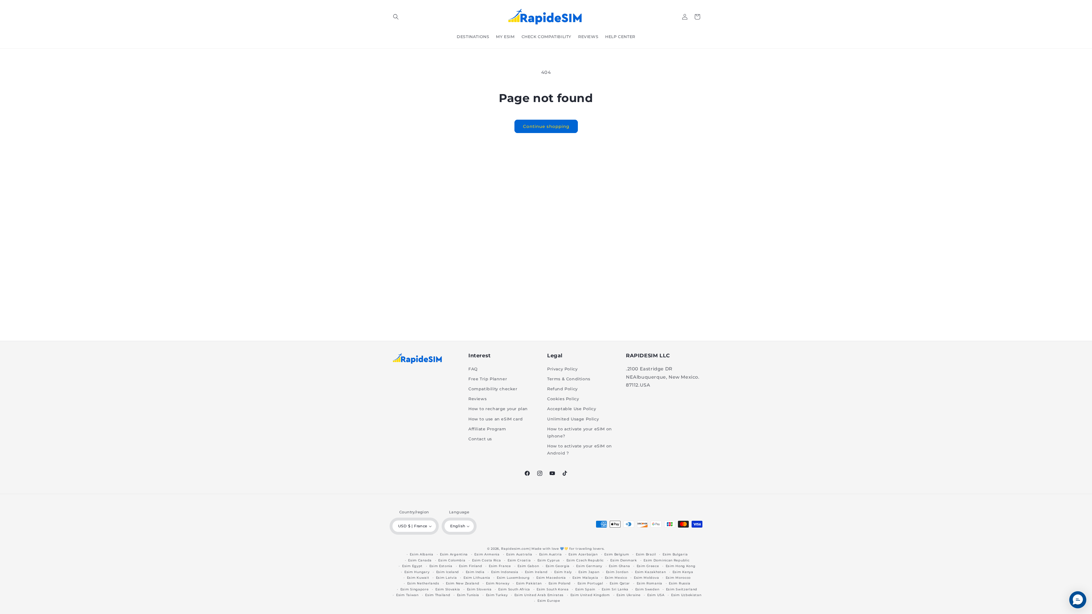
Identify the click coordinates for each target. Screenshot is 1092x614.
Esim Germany (589, 566)
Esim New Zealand (462, 583)
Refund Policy (562, 388)
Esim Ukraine (628, 595)
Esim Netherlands (423, 583)
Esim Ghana (619, 566)
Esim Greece (648, 566)
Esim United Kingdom (590, 595)
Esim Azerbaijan (583, 554)
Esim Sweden (647, 589)
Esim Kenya (683, 572)
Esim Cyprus (548, 560)
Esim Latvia (446, 578)
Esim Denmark (623, 560)
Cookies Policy (563, 398)
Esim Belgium (616, 554)
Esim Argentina (454, 554)
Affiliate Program (487, 429)
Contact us (480, 438)
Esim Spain (585, 589)
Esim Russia (679, 583)
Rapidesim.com (515, 549)
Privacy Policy (562, 369)
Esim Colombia (451, 560)
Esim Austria (550, 554)
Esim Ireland (536, 572)
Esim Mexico (616, 578)
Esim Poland (560, 583)
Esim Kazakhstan (650, 572)
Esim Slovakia (447, 589)
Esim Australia (519, 554)
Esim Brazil (646, 554)
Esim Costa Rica (486, 560)
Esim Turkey (497, 595)
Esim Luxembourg (513, 578)
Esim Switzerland (681, 589)
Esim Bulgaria (675, 554)
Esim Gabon (528, 566)
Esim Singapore (414, 589)
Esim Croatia (519, 560)
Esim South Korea (552, 589)
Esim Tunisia (468, 595)
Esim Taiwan (407, 595)
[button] (396, 17)
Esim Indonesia (504, 572)
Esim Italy (563, 572)
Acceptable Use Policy (571, 408)
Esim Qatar (620, 583)
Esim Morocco (678, 578)
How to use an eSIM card (495, 419)
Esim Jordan (617, 572)
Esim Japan (588, 572)
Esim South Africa (514, 589)
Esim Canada (420, 560)
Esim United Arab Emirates (539, 595)
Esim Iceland (447, 572)
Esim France (500, 566)
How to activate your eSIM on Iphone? (579, 432)
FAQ (473, 369)
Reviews (477, 398)
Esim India (475, 572)
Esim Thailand (437, 595)
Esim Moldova (646, 578)
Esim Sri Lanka (615, 589)
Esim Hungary (416, 572)
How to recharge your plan (498, 408)
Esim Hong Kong (681, 566)
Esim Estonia (440, 566)
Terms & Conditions (568, 378)
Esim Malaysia (585, 578)
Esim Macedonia (551, 578)
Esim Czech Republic (585, 560)
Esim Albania (421, 554)
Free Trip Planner (487, 378)
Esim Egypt (412, 566)
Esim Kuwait (418, 578)
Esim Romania (649, 583)
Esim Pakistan (529, 583)
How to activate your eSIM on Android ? (579, 449)
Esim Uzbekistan (686, 595)
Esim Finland (470, 566)
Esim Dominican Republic (666, 560)
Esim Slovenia (479, 589)
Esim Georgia (558, 566)
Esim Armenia (486, 554)
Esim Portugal (590, 583)
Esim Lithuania (477, 578)
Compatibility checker (493, 388)
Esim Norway (498, 583)
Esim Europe (548, 601)
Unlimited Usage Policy (573, 419)
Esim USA (656, 595)
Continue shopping (546, 126)
